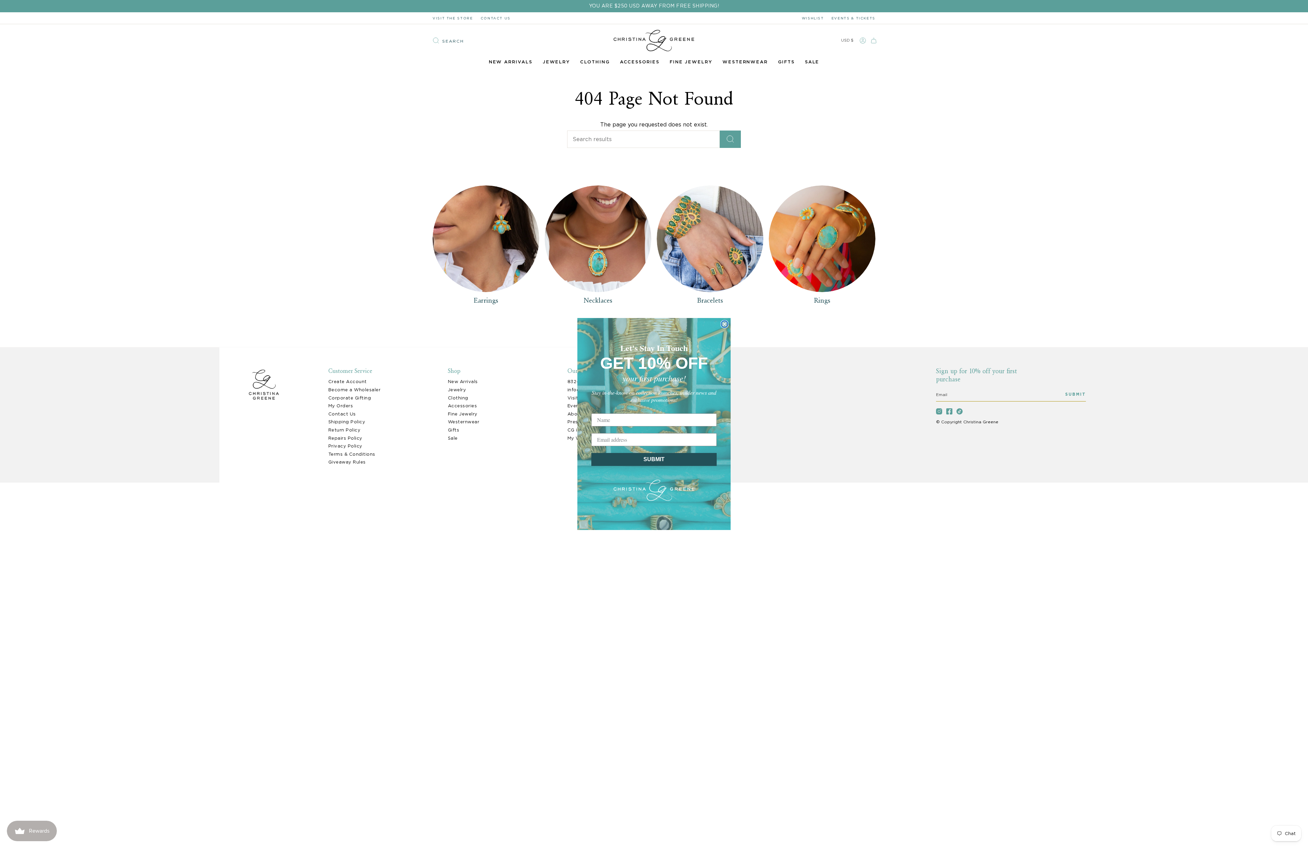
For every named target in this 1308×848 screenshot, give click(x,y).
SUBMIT (654, 459)
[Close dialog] (724, 324)
